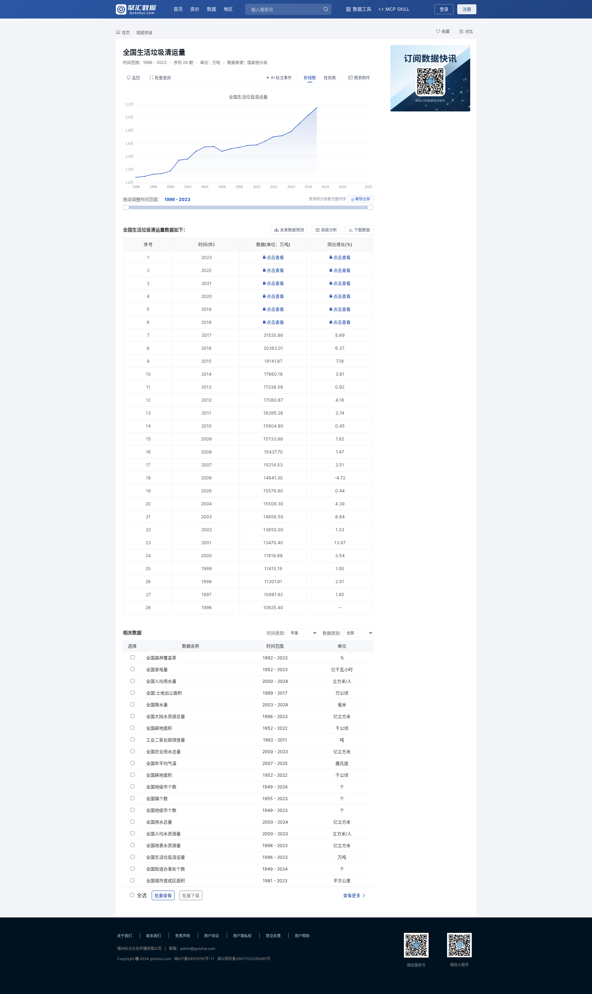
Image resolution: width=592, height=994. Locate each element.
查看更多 (352, 895)
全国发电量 (157, 669)
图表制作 (362, 77)
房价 (194, 9)
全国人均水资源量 (163, 833)
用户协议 (211, 935)
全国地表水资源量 (163, 845)
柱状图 (330, 77)
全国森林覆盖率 (161, 657)
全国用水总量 (159, 822)
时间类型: (276, 633)
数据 (211, 9)
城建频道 (144, 32)
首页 (178, 9)
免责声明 (182, 935)
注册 (466, 9)
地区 (228, 9)
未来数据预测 (292, 229)
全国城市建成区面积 (165, 880)
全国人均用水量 (161, 681)
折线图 (310, 77)
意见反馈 (273, 935)
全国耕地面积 (159, 728)
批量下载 (190, 895)
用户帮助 (302, 935)
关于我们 (124, 935)
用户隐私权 (242, 935)
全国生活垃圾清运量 (165, 857)
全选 (142, 895)
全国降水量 (157, 704)
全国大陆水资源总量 (165, 716)
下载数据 (362, 229)
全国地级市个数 (161, 786)
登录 (444, 9)
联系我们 (153, 935)
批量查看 (163, 895)
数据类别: (332, 633)
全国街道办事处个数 (165, 868)
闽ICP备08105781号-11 (194, 958)
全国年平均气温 (161, 763)
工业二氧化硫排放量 (165, 739)
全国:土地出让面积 (164, 692)
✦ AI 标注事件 (279, 77)
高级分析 (329, 229)
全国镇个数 (157, 798)
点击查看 (275, 257)
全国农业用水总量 (163, 751)
